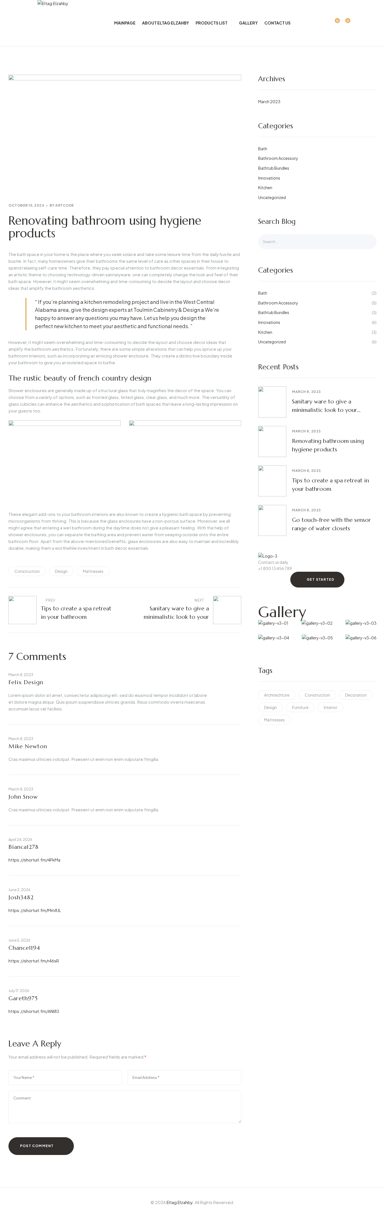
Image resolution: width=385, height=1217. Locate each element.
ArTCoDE (64, 205)
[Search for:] (317, 241)
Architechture (276, 694)
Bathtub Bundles (273, 168)
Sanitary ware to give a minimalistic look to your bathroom (324, 406)
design (61, 571)
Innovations (269, 177)
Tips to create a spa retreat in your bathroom (330, 484)
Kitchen (265, 187)
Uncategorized (272, 197)
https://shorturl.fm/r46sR (33, 960)
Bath (262, 148)
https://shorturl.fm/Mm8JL (34, 910)
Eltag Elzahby (180, 1202)
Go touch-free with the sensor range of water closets (331, 524)
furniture (300, 707)
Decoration (356, 694)
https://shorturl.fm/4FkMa (34, 859)
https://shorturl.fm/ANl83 (33, 1011)
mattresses (93, 571)
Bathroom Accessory (278, 158)
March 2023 (269, 101)
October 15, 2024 (26, 205)
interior (330, 707)
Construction (27, 571)
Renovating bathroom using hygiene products (328, 445)
